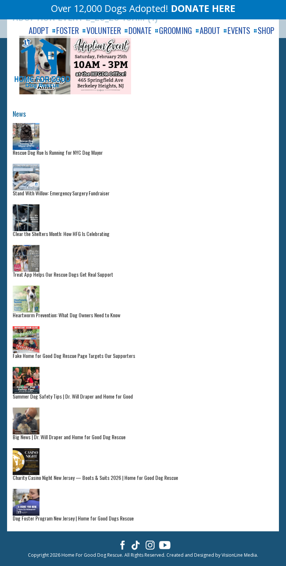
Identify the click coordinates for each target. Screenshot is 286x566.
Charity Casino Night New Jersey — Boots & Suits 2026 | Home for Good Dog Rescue (95, 477)
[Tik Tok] (135, 545)
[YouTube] (164, 545)
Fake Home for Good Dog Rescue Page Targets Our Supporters (74, 355)
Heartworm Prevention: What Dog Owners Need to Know (66, 315)
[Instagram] (150, 545)
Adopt (39, 30)
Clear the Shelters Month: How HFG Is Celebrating (61, 234)
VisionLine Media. (240, 555)
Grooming (175, 30)
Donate (140, 30)
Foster (67, 30)
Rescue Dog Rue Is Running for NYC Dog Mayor (58, 152)
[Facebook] (121, 545)
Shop (266, 30)
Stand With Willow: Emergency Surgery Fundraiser (61, 193)
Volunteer (103, 30)
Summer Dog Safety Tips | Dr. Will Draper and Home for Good (73, 396)
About (210, 30)
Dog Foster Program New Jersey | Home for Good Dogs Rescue (73, 518)
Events (239, 30)
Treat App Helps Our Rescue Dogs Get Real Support (63, 274)
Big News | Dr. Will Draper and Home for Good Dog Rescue (69, 437)
